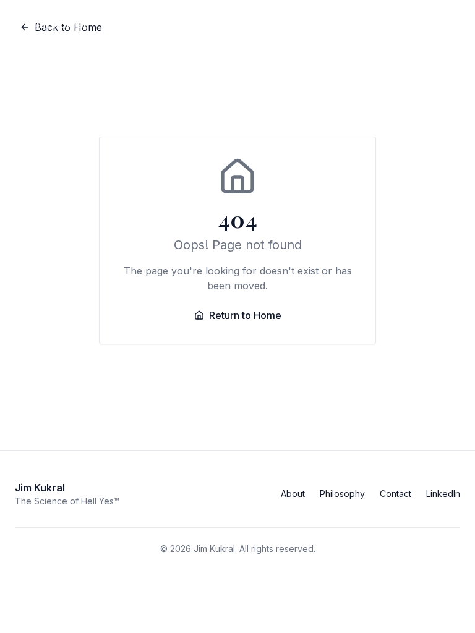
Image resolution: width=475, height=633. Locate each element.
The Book (280, 24)
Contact (423, 24)
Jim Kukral (58, 24)
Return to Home (245, 315)
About (293, 493)
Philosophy (342, 493)
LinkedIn (443, 493)
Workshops (352, 24)
